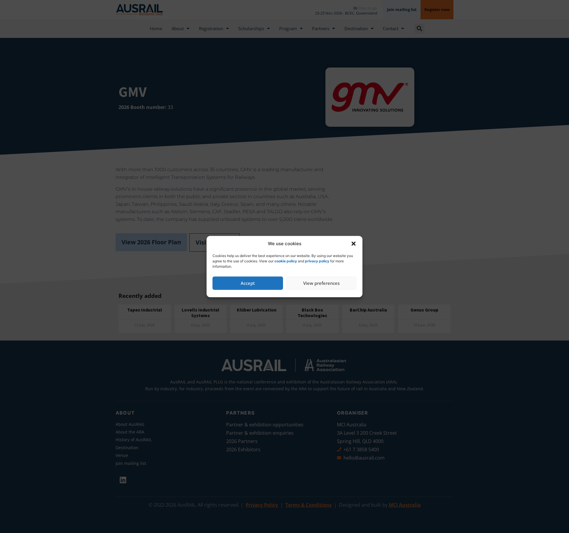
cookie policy (285, 261)
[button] (354, 244)
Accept (248, 283)
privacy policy (317, 261)
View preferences (321, 283)
